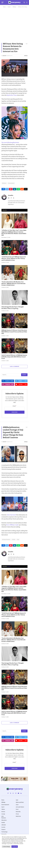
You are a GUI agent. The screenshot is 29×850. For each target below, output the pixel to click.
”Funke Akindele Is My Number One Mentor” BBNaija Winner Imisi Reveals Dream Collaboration (13, 283)
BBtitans (4, 183)
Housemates (11, 183)
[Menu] (2, 2)
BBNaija (26, 55)
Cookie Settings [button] (6, 846)
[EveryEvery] (14, 2)
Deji (18, 539)
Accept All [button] (14, 846)
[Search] (24, 2)
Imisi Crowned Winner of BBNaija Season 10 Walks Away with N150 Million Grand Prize (14, 356)
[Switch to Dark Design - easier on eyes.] (27, 2)
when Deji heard (11, 515)
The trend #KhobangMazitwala (10, 142)
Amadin (4, 55)
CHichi (13, 539)
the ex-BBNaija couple (12, 525)
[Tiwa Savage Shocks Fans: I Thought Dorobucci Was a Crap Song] (14, 297)
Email (14, 406)
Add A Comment (14, 366)
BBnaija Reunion (6, 539)
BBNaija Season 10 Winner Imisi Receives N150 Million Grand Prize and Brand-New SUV (14, 331)
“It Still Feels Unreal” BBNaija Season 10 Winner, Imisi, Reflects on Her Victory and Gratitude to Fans (13, 258)
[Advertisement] (14, 24)
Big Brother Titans (12, 95)
